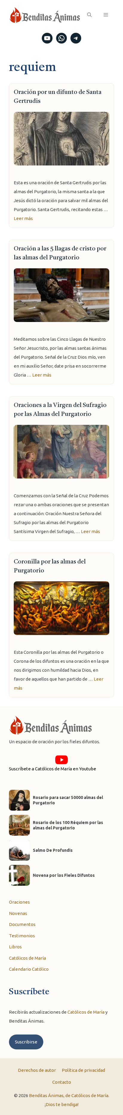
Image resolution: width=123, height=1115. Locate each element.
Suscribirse (26, 1041)
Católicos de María (27, 958)
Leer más (23, 218)
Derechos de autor (37, 1070)
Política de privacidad (83, 1070)
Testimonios (22, 935)
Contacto (61, 1082)
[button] (89, 15)
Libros (15, 946)
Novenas (18, 913)
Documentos (22, 924)
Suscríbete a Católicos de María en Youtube (52, 768)
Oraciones (19, 902)
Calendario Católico (29, 969)
